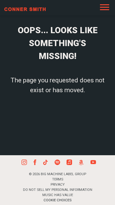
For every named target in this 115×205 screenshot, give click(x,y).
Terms (57, 179)
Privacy (58, 184)
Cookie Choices (57, 200)
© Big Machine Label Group (57, 174)
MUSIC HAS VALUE (57, 195)
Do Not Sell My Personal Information (57, 189)
